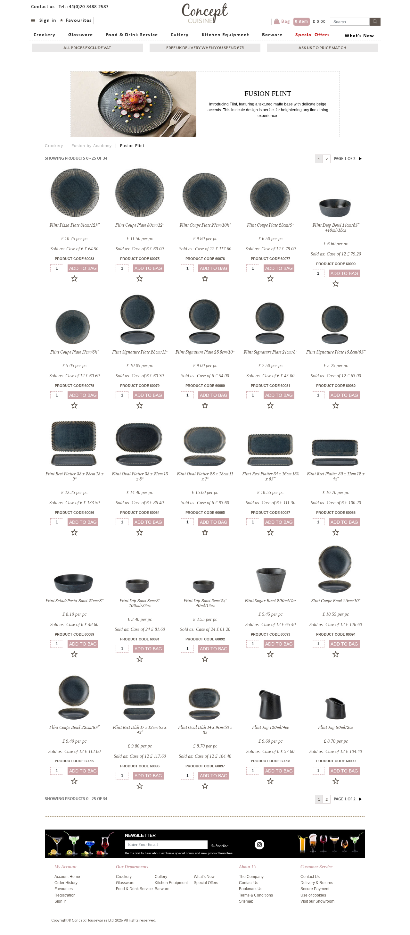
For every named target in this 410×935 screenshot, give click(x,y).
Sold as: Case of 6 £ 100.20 (336, 502)
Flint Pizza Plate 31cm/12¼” (74, 225)
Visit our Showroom (317, 901)
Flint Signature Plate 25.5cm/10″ (205, 352)
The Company (251, 876)
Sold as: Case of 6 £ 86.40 (140, 502)
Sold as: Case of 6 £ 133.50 (74, 502)
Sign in (47, 20)
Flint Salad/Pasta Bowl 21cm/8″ (74, 600)
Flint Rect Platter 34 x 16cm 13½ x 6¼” (270, 476)
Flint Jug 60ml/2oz (335, 727)
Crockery (44, 35)
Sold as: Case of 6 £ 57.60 (270, 751)
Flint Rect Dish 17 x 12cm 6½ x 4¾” (140, 730)
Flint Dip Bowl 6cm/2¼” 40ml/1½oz (205, 603)
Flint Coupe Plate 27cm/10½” (205, 225)
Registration (65, 895)
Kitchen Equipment (225, 35)
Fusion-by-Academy (91, 146)
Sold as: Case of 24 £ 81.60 (140, 629)
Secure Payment (314, 889)
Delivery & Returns (316, 883)
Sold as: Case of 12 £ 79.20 (336, 254)
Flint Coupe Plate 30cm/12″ (139, 225)
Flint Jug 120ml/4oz (270, 727)
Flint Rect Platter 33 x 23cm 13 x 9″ (74, 476)
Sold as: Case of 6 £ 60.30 (140, 375)
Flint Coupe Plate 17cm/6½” (74, 352)
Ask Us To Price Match (322, 47)
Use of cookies (313, 895)
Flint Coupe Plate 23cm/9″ (270, 225)
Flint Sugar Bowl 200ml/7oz (270, 600)
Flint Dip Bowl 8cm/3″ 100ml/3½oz (139, 603)
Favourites (79, 20)
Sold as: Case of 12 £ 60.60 (74, 375)
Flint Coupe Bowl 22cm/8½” (74, 727)
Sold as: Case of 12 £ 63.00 (336, 375)
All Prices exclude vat (87, 47)
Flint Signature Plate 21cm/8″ (270, 352)
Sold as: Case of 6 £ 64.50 (74, 248)
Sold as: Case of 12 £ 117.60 (205, 248)
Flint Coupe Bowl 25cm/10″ (335, 600)
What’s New (359, 35)
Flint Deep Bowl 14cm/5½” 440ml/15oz (336, 228)
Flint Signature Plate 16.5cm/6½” (335, 352)
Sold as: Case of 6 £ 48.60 (74, 624)
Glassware (80, 35)
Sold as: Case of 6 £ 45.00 (270, 375)
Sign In (60, 901)
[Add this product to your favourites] (74, 278)
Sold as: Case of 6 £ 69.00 (140, 248)
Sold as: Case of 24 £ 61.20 (205, 629)
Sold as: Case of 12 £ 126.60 (335, 624)
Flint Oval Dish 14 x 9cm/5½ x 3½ (205, 730)
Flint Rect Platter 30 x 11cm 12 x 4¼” (336, 476)
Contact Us (248, 883)
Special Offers (312, 35)
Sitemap (246, 901)
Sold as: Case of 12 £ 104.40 (205, 756)
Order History (66, 883)
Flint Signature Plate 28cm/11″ (140, 352)
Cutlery (180, 35)
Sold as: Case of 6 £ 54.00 (205, 375)
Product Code (74, 259)
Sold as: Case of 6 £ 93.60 (205, 502)
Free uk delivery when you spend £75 (205, 47)
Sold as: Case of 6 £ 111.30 (270, 502)
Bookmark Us (250, 889)
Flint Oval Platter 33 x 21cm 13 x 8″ (140, 476)
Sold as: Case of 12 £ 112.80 (74, 751)
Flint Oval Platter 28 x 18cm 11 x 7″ (205, 476)
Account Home (67, 876)
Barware (272, 35)
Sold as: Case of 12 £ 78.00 (270, 248)
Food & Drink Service (132, 35)
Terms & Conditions (256, 895)
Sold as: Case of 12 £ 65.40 (270, 624)
